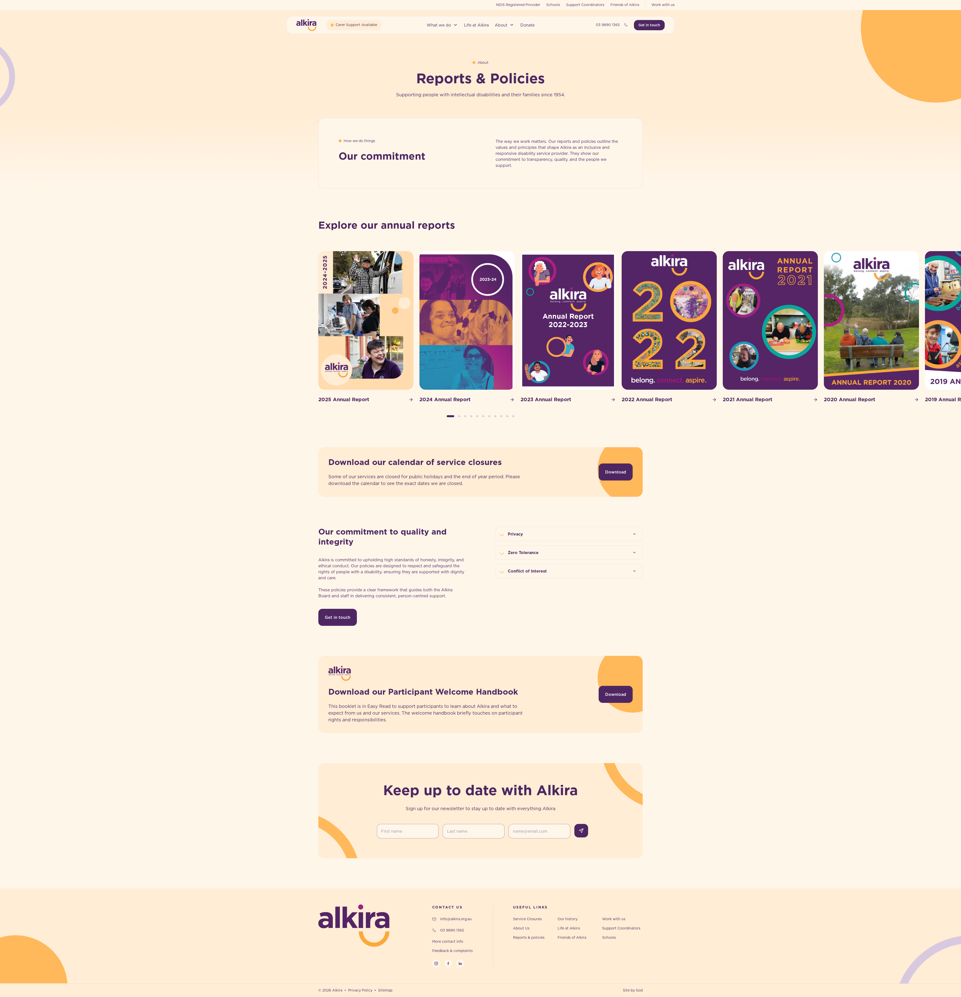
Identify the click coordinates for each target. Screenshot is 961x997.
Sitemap (385, 990)
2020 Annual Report (849, 399)
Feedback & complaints (452, 950)
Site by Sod (633, 990)
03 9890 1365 (608, 24)
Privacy (515, 534)
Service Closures (527, 918)
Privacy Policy (360, 990)
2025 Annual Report (343, 399)
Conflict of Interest (527, 571)
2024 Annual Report (444, 399)
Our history (568, 918)
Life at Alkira (569, 928)
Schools (553, 4)
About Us (521, 928)
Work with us (663, 4)
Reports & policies (529, 937)
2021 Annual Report (747, 399)
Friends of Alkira (624, 4)
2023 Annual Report (546, 399)
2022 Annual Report (647, 399)
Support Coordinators (585, 4)
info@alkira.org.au (456, 918)
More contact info (447, 941)
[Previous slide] (318, 327)
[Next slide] (643, 327)
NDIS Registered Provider (518, 4)
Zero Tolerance (523, 552)
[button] (442, 25)
